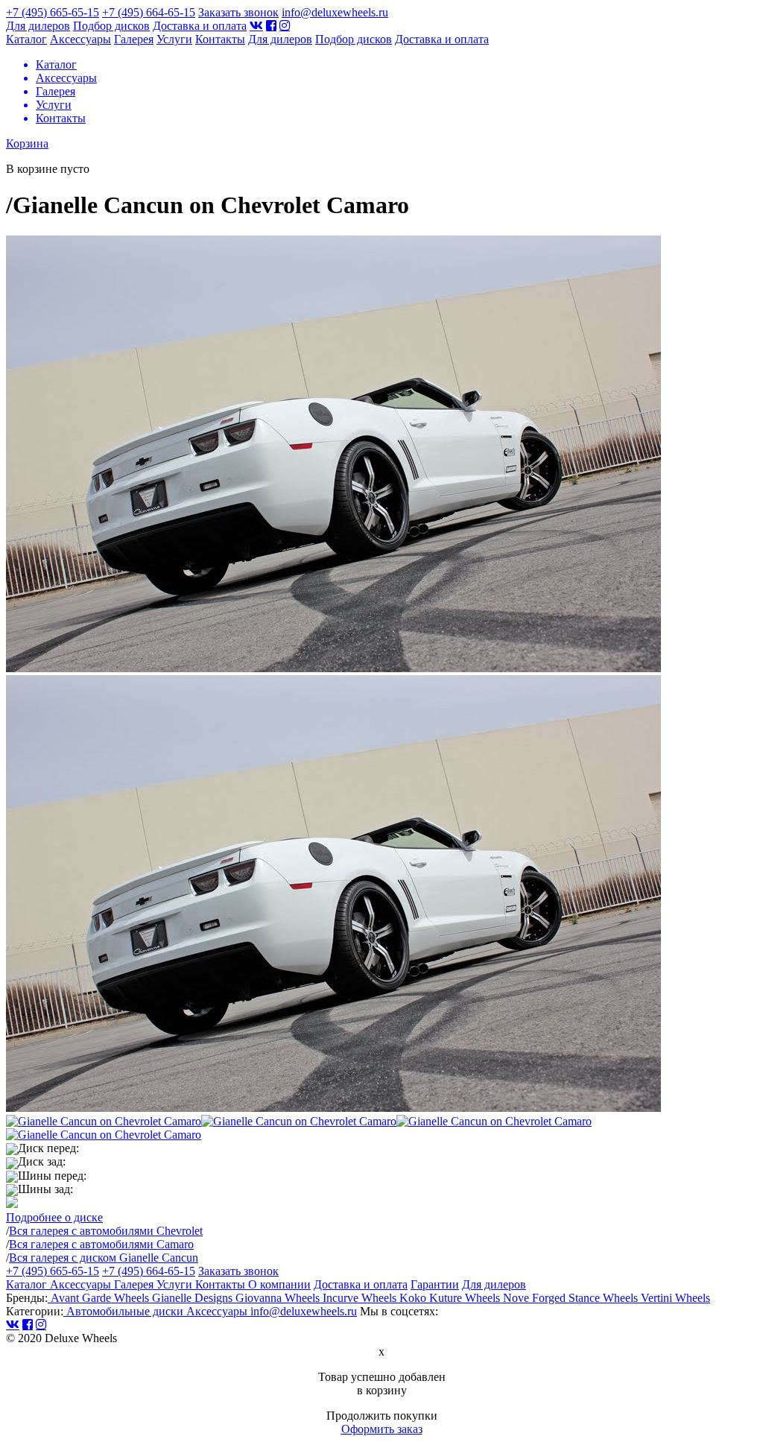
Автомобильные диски (124, 1311)
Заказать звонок (238, 12)
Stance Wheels (605, 1297)
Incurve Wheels (361, 1297)
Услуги (174, 39)
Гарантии (435, 1284)
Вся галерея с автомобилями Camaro (101, 1244)
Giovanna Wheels (279, 1297)
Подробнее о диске (54, 1217)
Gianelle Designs (193, 1297)
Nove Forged (536, 1297)
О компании (279, 1284)
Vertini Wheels (675, 1297)
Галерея (133, 39)
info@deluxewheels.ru (335, 12)
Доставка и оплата (200, 25)
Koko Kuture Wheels (451, 1297)
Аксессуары (80, 39)
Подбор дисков (111, 25)
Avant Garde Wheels (100, 1297)
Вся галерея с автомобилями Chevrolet (106, 1230)
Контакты (220, 39)
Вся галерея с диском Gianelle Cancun (103, 1257)
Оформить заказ (381, 1429)
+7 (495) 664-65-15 (148, 12)
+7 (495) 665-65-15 (52, 12)
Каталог (26, 39)
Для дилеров (38, 25)
